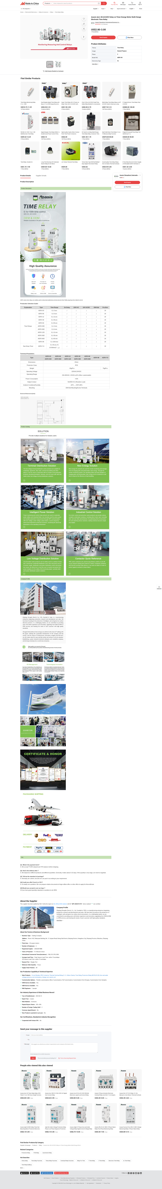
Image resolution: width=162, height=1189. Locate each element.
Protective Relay (26, 1153)
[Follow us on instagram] (133, 1173)
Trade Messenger (47, 1173)
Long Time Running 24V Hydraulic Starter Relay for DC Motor (50, 163)
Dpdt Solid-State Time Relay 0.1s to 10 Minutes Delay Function (111, 133)
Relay (51, 12)
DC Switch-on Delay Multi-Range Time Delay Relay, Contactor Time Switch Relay (90, 133)
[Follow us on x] (131, 1173)
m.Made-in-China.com (85, 1180)
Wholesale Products (81, 1178)
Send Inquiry (103, 37)
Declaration (98, 1183)
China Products (55, 1178)
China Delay (25, 1160)
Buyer (103, 8)
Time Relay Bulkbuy (27, 1164)
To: (29, 1039)
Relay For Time (81, 1160)
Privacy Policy (107, 1183)
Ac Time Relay (126, 1160)
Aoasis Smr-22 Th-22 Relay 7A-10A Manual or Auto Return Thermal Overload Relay (130, 1095)
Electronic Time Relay (114, 1160)
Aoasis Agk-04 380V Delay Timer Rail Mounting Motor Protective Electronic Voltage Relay (30, 1128)
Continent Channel (100, 1178)
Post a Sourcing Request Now (67, 1058)
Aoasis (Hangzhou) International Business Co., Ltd (108, 22)
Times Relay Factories (51, 1160)
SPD (41, 975)
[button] (99, 3)
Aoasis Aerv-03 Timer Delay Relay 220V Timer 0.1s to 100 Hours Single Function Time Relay (30, 1095)
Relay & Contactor (43, 12)
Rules (140, 8)
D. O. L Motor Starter (69, 975)
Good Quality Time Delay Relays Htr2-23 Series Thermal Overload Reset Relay (110, 163)
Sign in (140, 4)
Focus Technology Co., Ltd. (69, 1183)
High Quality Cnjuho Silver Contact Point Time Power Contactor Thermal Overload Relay (70, 133)
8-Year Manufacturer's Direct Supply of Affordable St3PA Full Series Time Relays (132, 163)
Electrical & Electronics (31, 12)
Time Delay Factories (36, 1160)
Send (33, 1058)
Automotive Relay (47, 1153)
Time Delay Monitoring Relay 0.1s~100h (28, 103)
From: (28, 1035)
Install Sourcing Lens (62, 1173)
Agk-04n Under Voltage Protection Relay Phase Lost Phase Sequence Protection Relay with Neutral (55, 1128)
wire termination (37, 977)
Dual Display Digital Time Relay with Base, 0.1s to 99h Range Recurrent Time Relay (50, 103)
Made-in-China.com (73, 1180)
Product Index (110, 1178)
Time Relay (78, 975)
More (21, 1168)
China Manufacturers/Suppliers (67, 1178)
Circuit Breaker (36, 975)
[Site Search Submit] (104, 3)
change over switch (47, 977)
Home (21, 12)
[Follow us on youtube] (136, 1173)
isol (55, 977)
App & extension (121, 8)
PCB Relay (36, 1153)
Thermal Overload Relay (56, 975)
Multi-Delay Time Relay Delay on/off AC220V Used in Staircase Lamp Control (111, 103)
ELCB (97, 975)
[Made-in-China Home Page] (29, 3)
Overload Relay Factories (67, 1160)
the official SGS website (60, 904)
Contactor (46, 975)
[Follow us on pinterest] (138, 1173)
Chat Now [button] (130, 37)
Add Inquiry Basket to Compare (54, 71)
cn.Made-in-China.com (97, 1180)
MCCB (93, 975)
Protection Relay (86, 975)
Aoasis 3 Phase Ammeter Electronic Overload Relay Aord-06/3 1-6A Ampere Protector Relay (105, 1095)
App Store (24, 1173)
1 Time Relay (91, 1160)
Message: (27, 1044)
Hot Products (47, 1178)
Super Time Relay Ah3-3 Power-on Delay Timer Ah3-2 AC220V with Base (70, 103)
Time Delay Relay (59, 12)
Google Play (35, 1173)
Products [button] (47, 3)
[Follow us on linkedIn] (141, 1173)
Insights (116, 1178)
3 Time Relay (101, 1160)
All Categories (26, 8)
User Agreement (90, 1183)
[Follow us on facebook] (129, 1173)
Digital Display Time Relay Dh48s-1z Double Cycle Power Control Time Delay (50, 133)
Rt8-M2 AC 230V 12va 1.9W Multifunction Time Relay (28, 133)
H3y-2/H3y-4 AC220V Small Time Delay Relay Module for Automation (91, 103)
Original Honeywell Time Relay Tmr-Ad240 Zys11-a (132, 133)
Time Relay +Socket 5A (26, 162)
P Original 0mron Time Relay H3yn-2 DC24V (132, 103)
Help (111, 8)
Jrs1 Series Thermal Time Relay (69, 162)
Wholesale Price (91, 1178)
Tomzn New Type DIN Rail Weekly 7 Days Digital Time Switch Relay (91, 163)
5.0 (122, 177)
